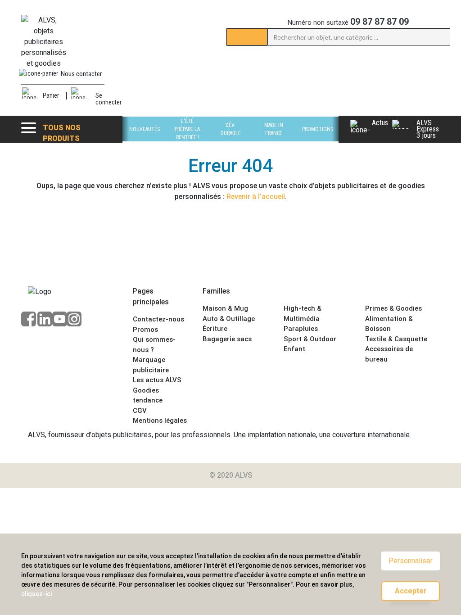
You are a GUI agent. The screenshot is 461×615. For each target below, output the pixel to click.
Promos (145, 330)
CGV (140, 411)
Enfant (294, 349)
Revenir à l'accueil (255, 196)
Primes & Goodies (393, 308)
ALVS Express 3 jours (427, 129)
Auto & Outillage (229, 319)
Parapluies (301, 329)
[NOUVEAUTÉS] (144, 139)
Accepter (411, 591)
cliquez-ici (36, 593)
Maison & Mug (225, 308)
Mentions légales (160, 420)
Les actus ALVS (157, 380)
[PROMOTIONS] (317, 139)
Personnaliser (411, 560)
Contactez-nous (158, 319)
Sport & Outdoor (310, 339)
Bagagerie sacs (227, 339)
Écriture (215, 329)
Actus (380, 123)
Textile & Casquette (396, 339)
